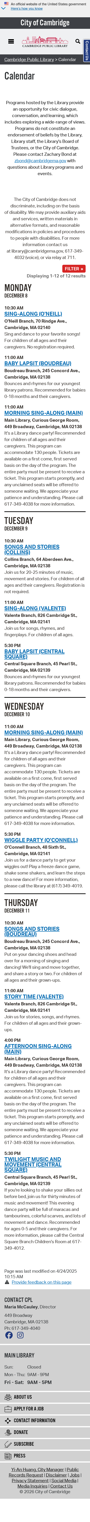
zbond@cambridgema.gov (40, 160)
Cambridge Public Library (29, 59)
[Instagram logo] (21, 1336)
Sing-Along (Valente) (35, 608)
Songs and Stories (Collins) (32, 549)
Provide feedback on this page (42, 1282)
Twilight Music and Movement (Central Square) (33, 1164)
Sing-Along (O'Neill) (33, 313)
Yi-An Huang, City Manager (37, 1469)
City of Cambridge (45, 23)
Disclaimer (56, 1475)
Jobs (75, 1475)
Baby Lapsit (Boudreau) (37, 363)
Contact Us (61, 1486)
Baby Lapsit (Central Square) (34, 654)
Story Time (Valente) (34, 996)
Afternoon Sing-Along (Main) (38, 1048)
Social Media (63, 1480)
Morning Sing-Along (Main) (43, 412)
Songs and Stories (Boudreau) (32, 931)
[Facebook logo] (10, 1336)
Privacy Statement (30, 1480)
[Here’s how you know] (3, 8)
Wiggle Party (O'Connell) (41, 839)
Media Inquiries (33, 1486)
